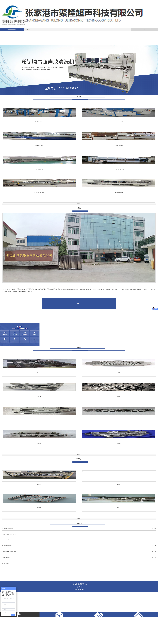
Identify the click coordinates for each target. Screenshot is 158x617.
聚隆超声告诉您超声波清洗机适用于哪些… (79, 534)
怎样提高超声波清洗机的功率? (79, 528)
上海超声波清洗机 (79, 563)
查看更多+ (79, 203)
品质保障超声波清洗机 (79, 557)
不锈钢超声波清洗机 (79, 539)
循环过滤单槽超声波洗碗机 (79, 545)
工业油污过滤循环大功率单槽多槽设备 (79, 551)
